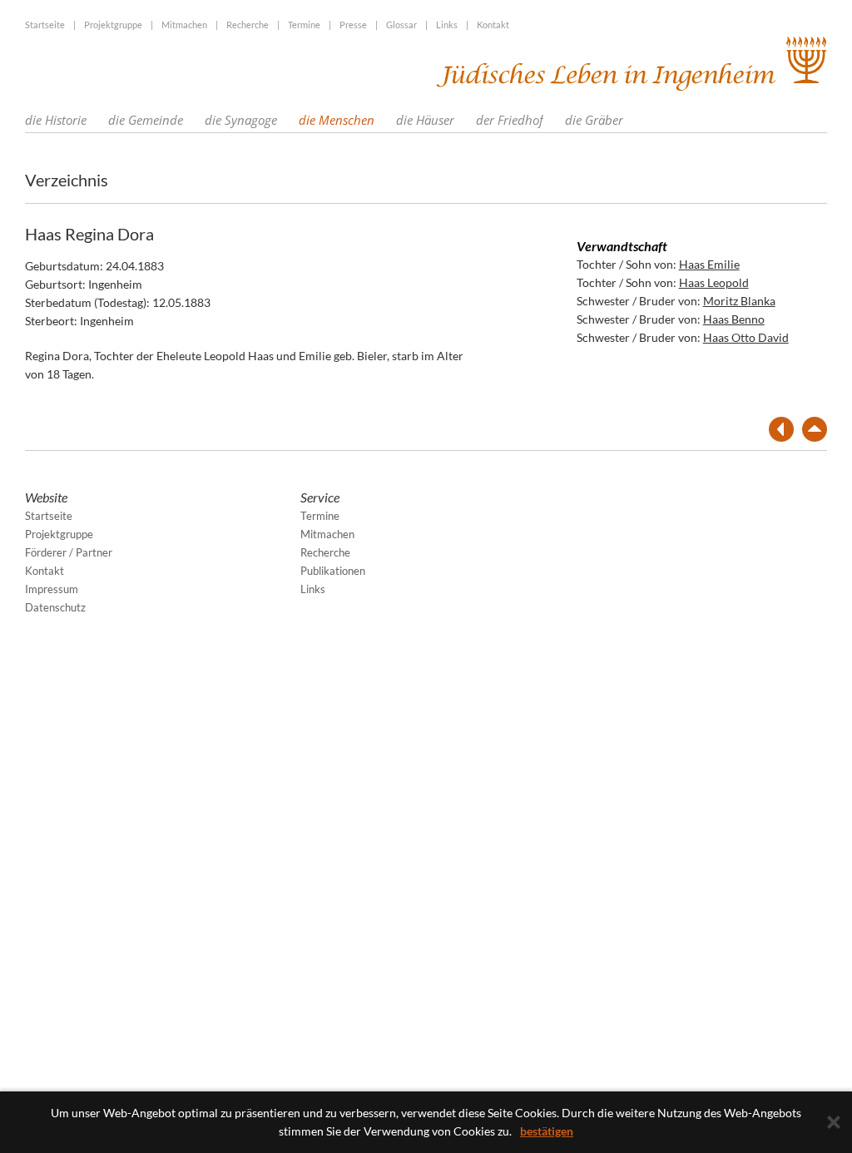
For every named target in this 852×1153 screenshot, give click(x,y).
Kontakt (493, 24)
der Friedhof (509, 119)
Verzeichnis (66, 180)
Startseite (45, 24)
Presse (353, 24)
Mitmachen (184, 24)
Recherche (247, 24)
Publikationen (332, 570)
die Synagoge (241, 119)
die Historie (56, 119)
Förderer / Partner (68, 552)
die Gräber (594, 119)
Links (447, 24)
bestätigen (546, 1131)
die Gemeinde (145, 119)
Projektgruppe (113, 24)
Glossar (401, 24)
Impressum (51, 589)
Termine (304, 24)
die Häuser (425, 119)
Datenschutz (55, 607)
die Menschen (336, 119)
